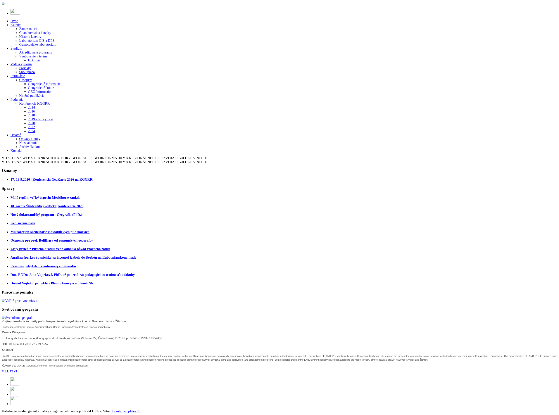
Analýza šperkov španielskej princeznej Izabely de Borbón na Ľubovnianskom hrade (73, 257)
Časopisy (25, 80)
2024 (31, 131)
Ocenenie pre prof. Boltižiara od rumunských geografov (51, 240)
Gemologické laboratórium (37, 44)
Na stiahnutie (28, 143)
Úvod (14, 21)
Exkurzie (34, 60)
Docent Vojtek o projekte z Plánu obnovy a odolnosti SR (52, 283)
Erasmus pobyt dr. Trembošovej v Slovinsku (43, 266)
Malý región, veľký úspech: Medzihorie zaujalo (45, 197)
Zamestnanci (28, 29)
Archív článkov (30, 147)
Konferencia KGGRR (34, 103)
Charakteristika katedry (35, 33)
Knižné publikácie (31, 95)
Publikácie (17, 76)
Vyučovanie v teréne (33, 56)
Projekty (25, 68)
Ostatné (15, 135)
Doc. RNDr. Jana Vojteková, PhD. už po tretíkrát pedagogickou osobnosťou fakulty (72, 275)
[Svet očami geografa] (17, 318)
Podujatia (16, 99)
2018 (31, 115)
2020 (31, 123)
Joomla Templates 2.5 (126, 411)
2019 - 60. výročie (40, 119)
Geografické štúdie (41, 88)
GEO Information (40, 91)
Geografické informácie (44, 84)
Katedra (15, 25)
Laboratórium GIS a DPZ (37, 40)
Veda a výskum (21, 64)
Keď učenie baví (22, 223)
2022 (31, 127)
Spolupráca (27, 72)
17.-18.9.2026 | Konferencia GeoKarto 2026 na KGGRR (51, 179)
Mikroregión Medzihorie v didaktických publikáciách (50, 232)
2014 (31, 107)
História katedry (30, 36)
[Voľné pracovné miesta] (19, 301)
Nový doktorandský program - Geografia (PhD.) (46, 214)
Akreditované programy (35, 52)
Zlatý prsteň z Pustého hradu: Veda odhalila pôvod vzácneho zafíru (60, 249)
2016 (31, 111)
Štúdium (16, 48)
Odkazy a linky (29, 139)
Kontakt (16, 150)
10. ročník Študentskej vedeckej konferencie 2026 (46, 206)
